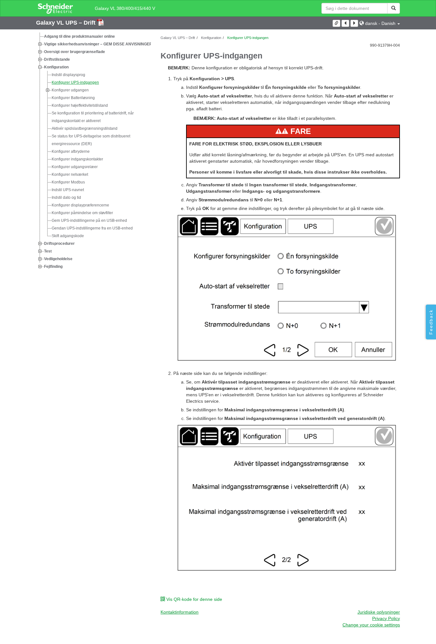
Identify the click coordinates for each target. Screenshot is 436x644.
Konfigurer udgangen (70, 90)
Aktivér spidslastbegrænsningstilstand (84, 128)
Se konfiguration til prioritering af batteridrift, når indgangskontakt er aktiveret (93, 117)
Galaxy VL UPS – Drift (66, 22)
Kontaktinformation (180, 612)
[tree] (93, 151)
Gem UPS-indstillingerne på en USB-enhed (89, 220)
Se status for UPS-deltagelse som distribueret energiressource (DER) (91, 140)
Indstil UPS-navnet (68, 190)
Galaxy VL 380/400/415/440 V (125, 8)
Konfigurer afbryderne (71, 151)
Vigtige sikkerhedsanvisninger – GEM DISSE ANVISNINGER (98, 44)
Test (48, 251)
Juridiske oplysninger (378, 612)
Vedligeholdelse (58, 259)
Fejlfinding (53, 266)
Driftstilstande (57, 59)
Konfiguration (56, 67)
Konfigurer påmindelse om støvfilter (82, 213)
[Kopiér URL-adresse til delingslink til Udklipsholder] (336, 23)
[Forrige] (345, 23)
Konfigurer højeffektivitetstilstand (80, 105)
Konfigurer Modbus (68, 182)
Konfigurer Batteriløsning (73, 98)
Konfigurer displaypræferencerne (80, 205)
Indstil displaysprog (68, 75)
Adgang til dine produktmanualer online (79, 36)
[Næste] (354, 23)
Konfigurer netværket (70, 174)
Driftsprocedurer (59, 243)
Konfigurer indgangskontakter (77, 159)
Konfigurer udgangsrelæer (75, 167)
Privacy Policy (386, 618)
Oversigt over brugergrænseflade (74, 52)
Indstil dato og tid (66, 197)
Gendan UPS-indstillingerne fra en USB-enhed (92, 228)
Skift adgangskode (68, 236)
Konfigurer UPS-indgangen (75, 82)
